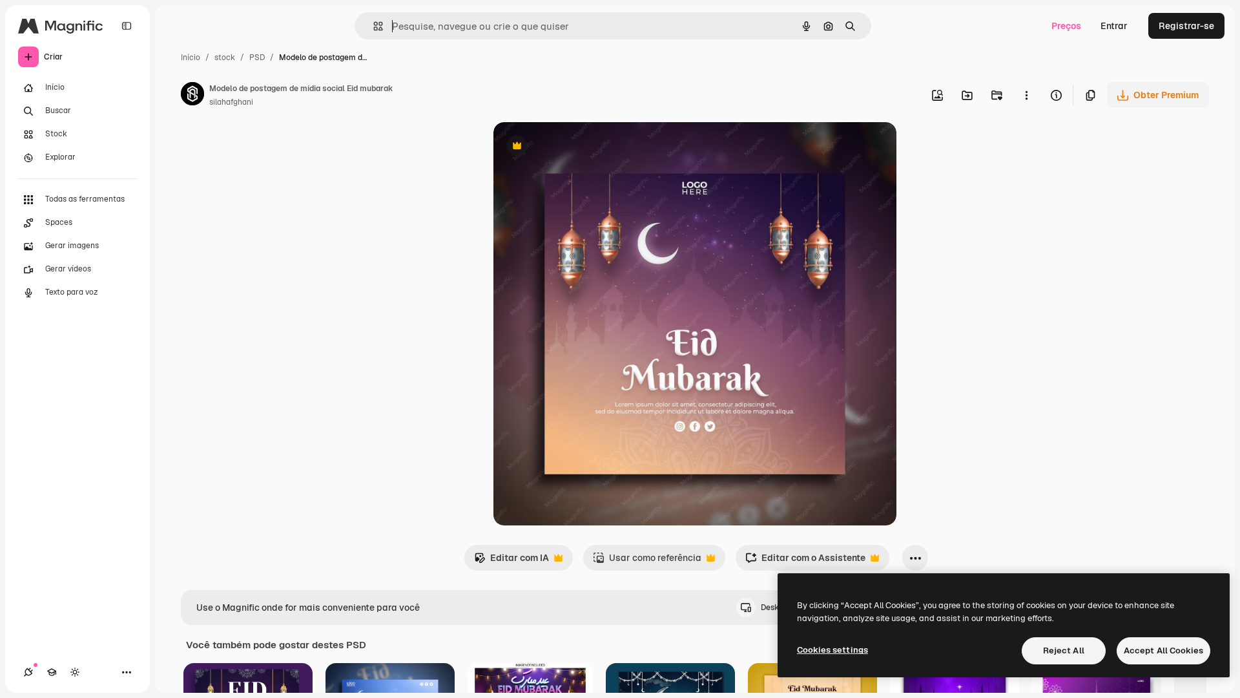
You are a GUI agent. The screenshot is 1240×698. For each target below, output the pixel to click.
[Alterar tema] (75, 672)
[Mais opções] (1026, 95)
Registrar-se (1186, 26)
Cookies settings (832, 649)
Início (190, 57)
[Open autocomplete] (373, 26)
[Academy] (51, 672)
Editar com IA (511, 561)
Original (576, 147)
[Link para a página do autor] (192, 95)
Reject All (1063, 650)
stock (224, 57)
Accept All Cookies (1163, 650)
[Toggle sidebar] (126, 26)
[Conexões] (28, 672)
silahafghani (231, 102)
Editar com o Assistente (805, 561)
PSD (257, 57)
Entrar (1114, 26)
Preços (1066, 26)
